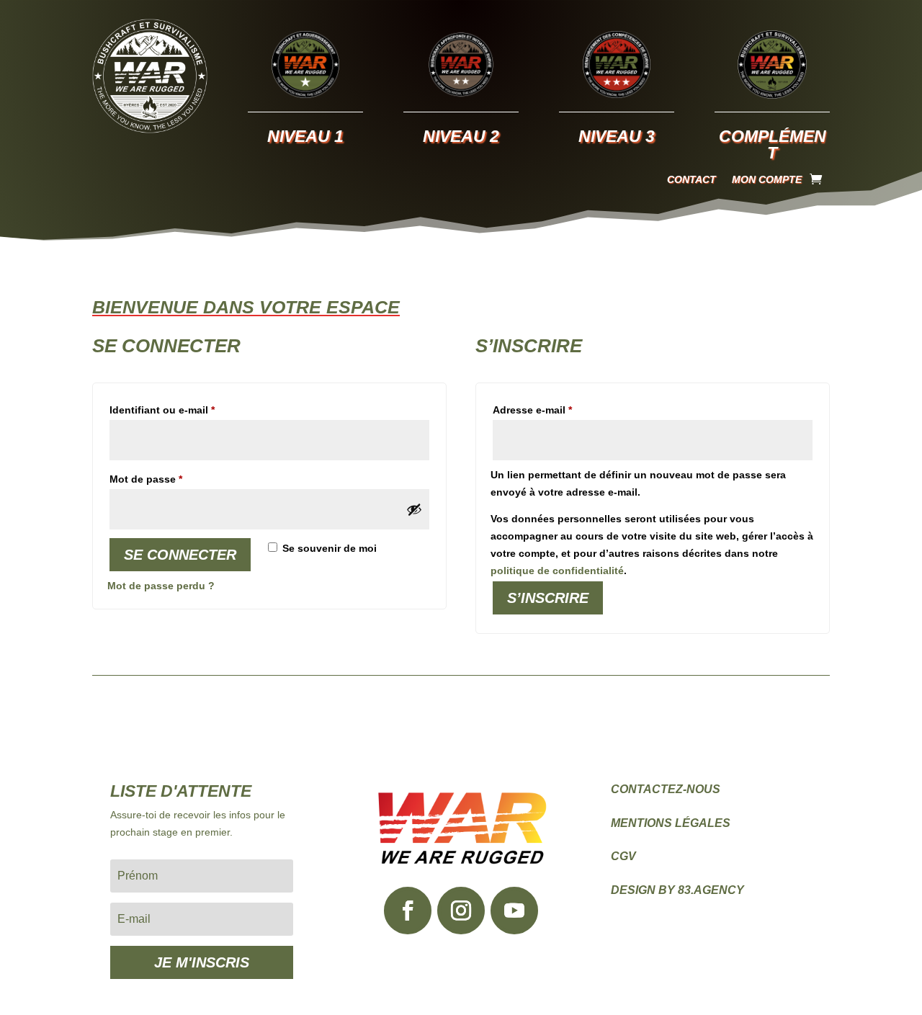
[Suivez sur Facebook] (407, 910)
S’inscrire (547, 598)
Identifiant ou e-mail (189, 409)
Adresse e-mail (559, 409)
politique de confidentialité (557, 570)
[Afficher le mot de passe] (414, 509)
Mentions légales (670, 823)
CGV (623, 856)
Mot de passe (172, 479)
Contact (691, 179)
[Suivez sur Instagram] (461, 910)
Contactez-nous (665, 789)
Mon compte (767, 179)
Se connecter (180, 555)
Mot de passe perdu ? (161, 585)
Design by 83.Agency (677, 890)
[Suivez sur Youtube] (514, 910)
